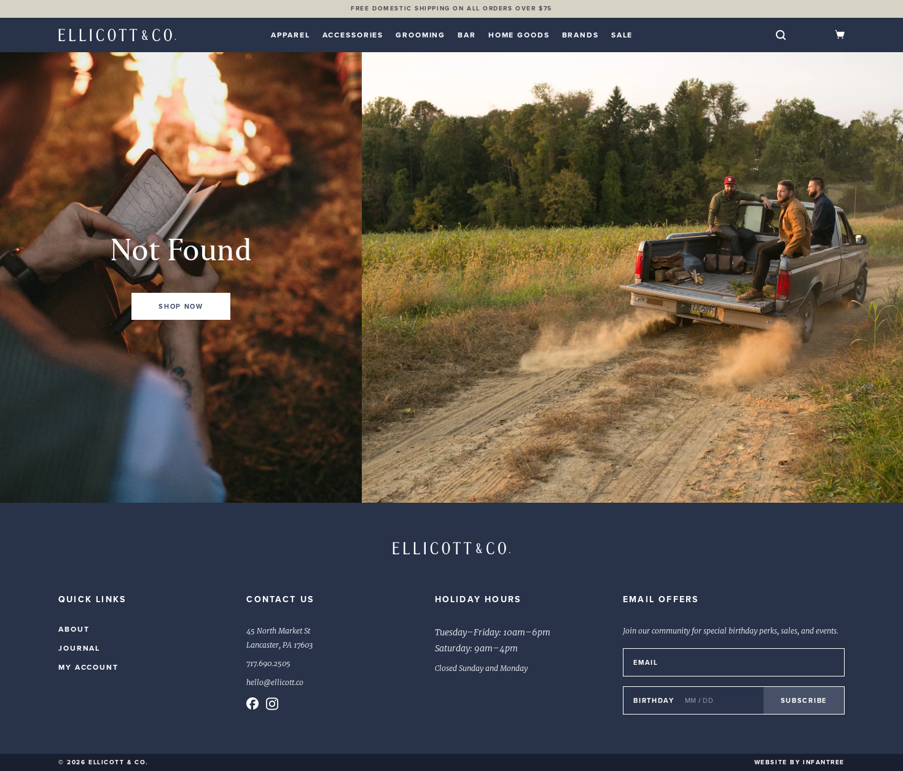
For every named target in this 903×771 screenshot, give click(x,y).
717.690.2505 (268, 663)
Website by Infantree (799, 762)
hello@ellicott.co (274, 683)
